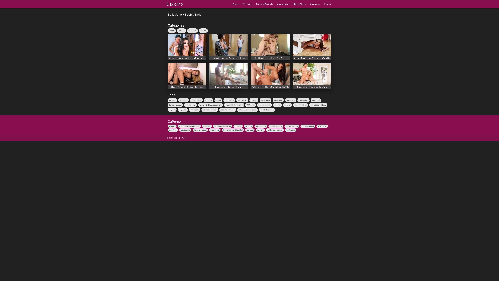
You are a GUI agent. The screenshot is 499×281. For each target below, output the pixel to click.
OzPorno (174, 4)
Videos (235, 4)
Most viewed (282, 4)
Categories (315, 4)
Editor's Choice (299, 4)
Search (327, 4)
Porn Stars (247, 4)
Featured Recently (264, 4)
